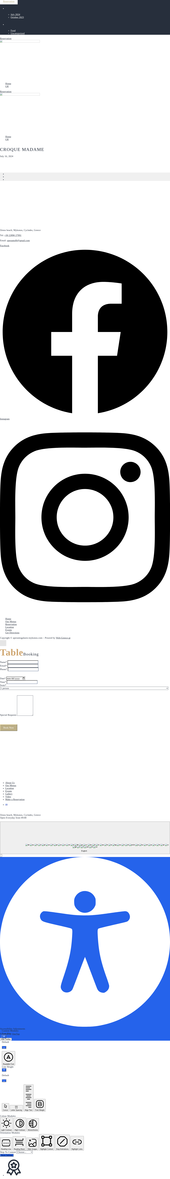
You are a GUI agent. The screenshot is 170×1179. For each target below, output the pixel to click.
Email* (3, 665)
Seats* (3, 685)
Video (8, 796)
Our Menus (10, 785)
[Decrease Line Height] (4, 1080)
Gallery (8, 793)
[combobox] (85, 838)
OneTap (16, 1034)
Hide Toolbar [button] (6, 1039)
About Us (10, 782)
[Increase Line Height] (4, 1070)
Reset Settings (6, 1155)
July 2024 (15, 14)
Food (13, 30)
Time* (3, 682)
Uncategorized (18, 33)
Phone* (3, 669)
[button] (1, 855)
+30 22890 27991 (12, 235)
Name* (3, 662)
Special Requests (8, 715)
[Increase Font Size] (4, 1036)
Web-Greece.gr (63, 638)
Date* (3, 678)
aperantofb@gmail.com (18, 240)
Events (8, 791)
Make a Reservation (15, 799)
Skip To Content (8, 1152)
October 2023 (17, 17)
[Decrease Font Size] (4, 1047)
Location (9, 788)
